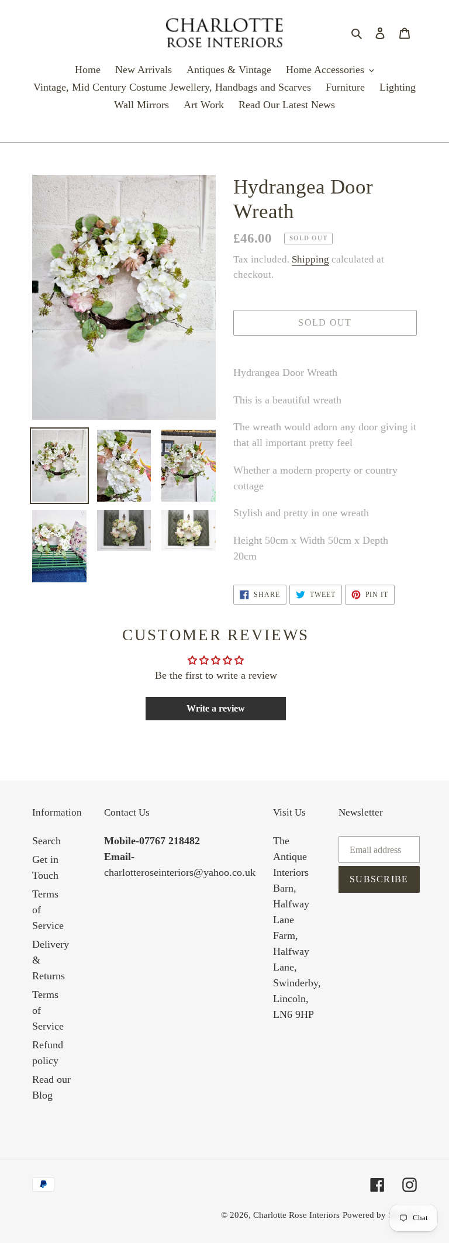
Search (46, 841)
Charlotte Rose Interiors (296, 1215)
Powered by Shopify (380, 1215)
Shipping (310, 259)
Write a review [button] (215, 708)
